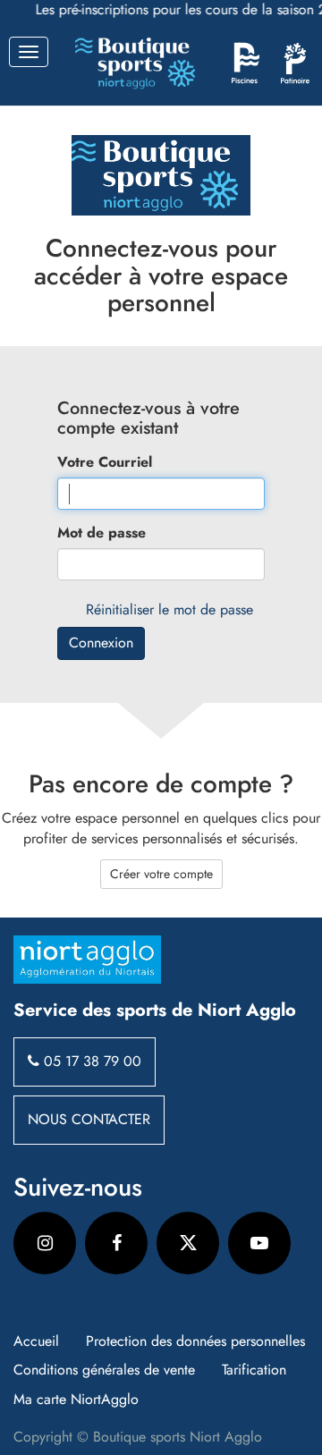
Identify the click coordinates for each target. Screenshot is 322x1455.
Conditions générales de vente (104, 1370)
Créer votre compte (161, 874)
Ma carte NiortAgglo (76, 1399)
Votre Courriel (104, 462)
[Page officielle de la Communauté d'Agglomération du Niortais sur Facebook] (116, 1243)
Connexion (101, 642)
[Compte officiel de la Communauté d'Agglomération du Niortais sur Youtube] (259, 1243)
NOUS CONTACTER (89, 1119)
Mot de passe (101, 533)
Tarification (254, 1370)
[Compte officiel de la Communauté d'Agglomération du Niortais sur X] (188, 1243)
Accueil (36, 1341)
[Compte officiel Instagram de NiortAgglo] (44, 1243)
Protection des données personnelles (195, 1341)
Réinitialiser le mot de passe (169, 609)
